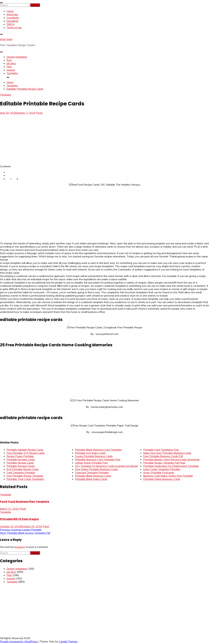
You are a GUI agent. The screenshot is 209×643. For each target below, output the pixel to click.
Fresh (39, 112)
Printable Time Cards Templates (25, 479)
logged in (20, 547)
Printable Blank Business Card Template (98, 449)
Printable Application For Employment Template (171, 466)
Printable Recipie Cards (20, 462)
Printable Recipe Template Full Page (164, 462)
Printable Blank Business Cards (93, 475)
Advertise (12, 14)
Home (10, 11)
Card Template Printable (21, 472)
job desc (11, 63)
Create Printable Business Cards (94, 456)
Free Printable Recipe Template (25, 475)
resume (11, 69)
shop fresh (6, 39)
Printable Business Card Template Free (97, 459)
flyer (9, 60)
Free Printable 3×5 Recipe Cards (26, 453)
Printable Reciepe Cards (21, 466)
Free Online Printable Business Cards (96, 469)
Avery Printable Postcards (158, 472)
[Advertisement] (27, 138)
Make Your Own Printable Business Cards (167, 453)
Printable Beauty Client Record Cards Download (171, 459)
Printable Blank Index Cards (91, 479)
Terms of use (14, 27)
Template (12, 73)
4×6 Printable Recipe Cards (23, 469)
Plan (9, 66)
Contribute (13, 17)
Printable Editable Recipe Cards (25, 449)
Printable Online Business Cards (161, 479)
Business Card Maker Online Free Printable (168, 475)
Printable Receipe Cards (21, 459)
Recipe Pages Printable (20, 456)
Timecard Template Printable (92, 472)
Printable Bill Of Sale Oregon (19, 519)
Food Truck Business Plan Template (24, 501)
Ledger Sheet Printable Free (91, 462)
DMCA (11, 24)
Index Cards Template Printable (161, 469)
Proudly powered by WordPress (19, 641)
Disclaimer (12, 21)
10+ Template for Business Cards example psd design (106, 466)
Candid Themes (68, 641)
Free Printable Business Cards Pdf (163, 456)
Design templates (17, 56)
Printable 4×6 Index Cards (90, 453)
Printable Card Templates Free (161, 449)
